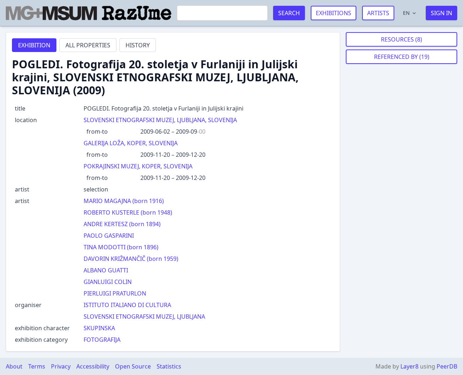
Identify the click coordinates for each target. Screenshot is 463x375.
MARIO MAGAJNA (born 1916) (124, 201)
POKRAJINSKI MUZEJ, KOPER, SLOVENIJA (138, 166)
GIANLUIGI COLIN (108, 282)
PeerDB (447, 366)
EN (406, 12)
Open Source (133, 366)
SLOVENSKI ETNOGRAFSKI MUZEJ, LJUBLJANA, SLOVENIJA (160, 120)
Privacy (61, 366)
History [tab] (138, 45)
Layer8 (409, 366)
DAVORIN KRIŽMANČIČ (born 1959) (131, 259)
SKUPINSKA (99, 328)
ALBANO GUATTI (106, 270)
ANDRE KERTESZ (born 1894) (122, 224)
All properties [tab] (87, 45)
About (14, 366)
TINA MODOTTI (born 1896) (121, 247)
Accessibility (92, 366)
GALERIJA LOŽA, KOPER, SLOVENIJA (131, 143)
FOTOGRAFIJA (102, 340)
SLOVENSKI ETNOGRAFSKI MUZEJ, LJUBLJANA (144, 316)
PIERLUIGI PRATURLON (115, 293)
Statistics (169, 366)
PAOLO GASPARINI (109, 236)
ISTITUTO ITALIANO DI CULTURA (127, 305)
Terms (36, 366)
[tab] (34, 45)
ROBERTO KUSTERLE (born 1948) (128, 212)
